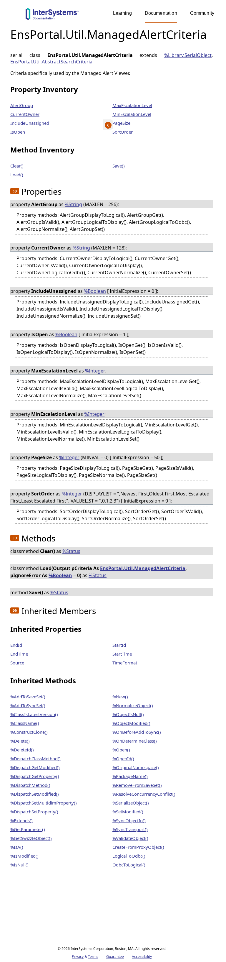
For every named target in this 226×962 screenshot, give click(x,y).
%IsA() (16, 847)
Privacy (78, 956)
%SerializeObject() (130, 803)
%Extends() (21, 820)
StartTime (122, 654)
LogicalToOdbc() (128, 856)
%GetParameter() (27, 829)
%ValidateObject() (130, 838)
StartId (119, 645)
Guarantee (115, 956)
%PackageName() (130, 776)
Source (17, 663)
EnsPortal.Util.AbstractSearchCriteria (51, 61)
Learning (122, 13)
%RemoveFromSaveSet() (137, 785)
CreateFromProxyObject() (138, 847)
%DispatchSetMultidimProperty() (43, 803)
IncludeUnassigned (29, 123)
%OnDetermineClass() (134, 741)
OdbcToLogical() (128, 865)
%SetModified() (127, 812)
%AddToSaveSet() (27, 697)
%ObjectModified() (131, 723)
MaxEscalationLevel (132, 105)
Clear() (17, 166)
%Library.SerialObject (188, 55)
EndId (16, 645)
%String (73, 204)
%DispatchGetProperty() (34, 776)
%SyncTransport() (130, 829)
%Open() (121, 750)
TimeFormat (124, 663)
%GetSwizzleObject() (31, 838)
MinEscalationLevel (131, 114)
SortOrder (122, 132)
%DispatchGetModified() (35, 767)
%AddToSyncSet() (27, 705)
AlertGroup (21, 105)
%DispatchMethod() (30, 785)
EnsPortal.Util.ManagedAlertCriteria (142, 568)
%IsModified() (24, 856)
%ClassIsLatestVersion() (34, 714)
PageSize (121, 123)
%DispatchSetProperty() (34, 812)
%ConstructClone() (29, 732)
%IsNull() (19, 865)
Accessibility (142, 956)
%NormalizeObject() (132, 705)
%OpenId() (123, 758)
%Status (71, 551)
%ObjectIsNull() (128, 714)
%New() (120, 697)
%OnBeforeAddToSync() (136, 732)
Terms (93, 956)
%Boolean (95, 291)
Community (202, 13)
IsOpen (17, 132)
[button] (14, 191)
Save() (118, 166)
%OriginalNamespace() (135, 767)
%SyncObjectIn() (129, 820)
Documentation (161, 13)
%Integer (95, 370)
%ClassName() (24, 723)
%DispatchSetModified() (34, 794)
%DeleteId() (22, 750)
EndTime (19, 654)
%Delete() (20, 741)
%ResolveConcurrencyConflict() (143, 794)
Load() (16, 175)
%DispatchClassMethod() (35, 758)
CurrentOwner (24, 114)
